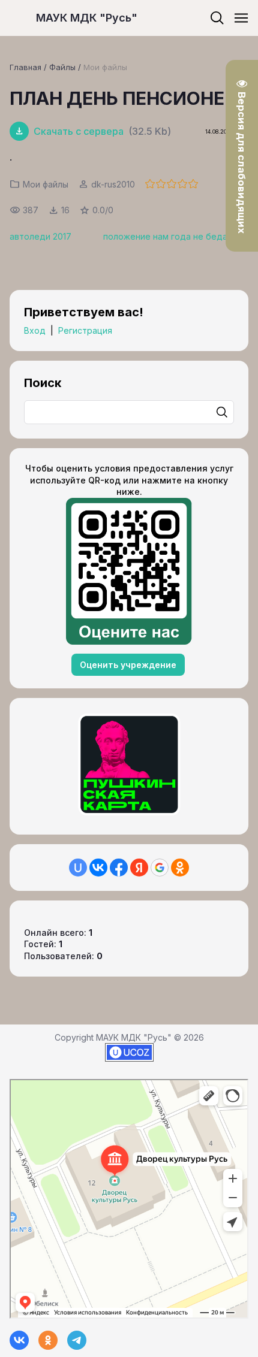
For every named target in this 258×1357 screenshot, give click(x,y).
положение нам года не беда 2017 (175, 236)
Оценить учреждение (128, 665)
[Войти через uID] (78, 868)
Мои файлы (105, 67)
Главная (25, 67)
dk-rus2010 (113, 184)
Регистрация (85, 330)
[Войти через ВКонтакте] (98, 868)
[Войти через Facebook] (119, 868)
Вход (35, 330)
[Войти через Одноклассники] (180, 868)
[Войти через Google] (160, 868)
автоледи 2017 (40, 236)
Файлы (62, 67)
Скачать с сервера (79, 131)
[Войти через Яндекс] (139, 868)
